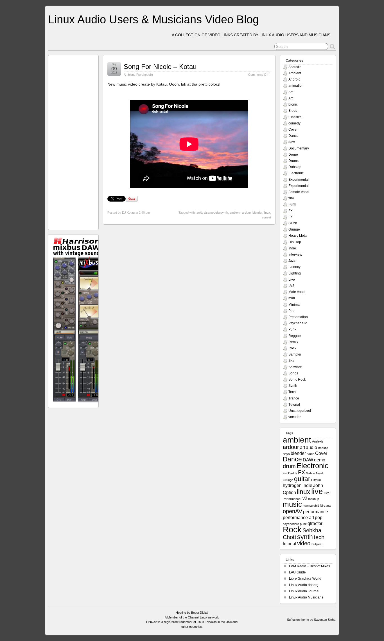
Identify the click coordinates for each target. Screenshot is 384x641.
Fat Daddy (290, 473)
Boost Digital (199, 612)
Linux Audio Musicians (306, 597)
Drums (293, 161)
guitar (302, 479)
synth (305, 537)
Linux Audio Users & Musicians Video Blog (153, 19)
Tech (292, 392)
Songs (293, 373)
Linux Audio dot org (304, 585)
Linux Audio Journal (304, 591)
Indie (292, 248)
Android (294, 79)
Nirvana (325, 505)
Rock (292, 348)
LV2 (291, 286)
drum (289, 466)
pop (318, 517)
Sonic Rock (297, 379)
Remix (293, 342)
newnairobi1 (311, 505)
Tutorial (294, 405)
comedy (294, 123)
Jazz (291, 261)
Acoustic (294, 67)
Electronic (296, 173)
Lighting (294, 273)
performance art (298, 517)
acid (199, 212)
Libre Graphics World (305, 578)
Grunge (294, 229)
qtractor (315, 523)
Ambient (129, 74)
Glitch (292, 223)
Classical (295, 117)
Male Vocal (296, 292)
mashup (313, 499)
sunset (266, 217)
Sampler (294, 354)
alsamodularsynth (216, 212)
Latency (294, 267)
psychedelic (291, 524)
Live (291, 280)
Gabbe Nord (314, 473)
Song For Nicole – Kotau (160, 66)
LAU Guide (297, 572)
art (302, 447)
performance (315, 511)
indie (307, 485)
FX (290, 211)
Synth (292, 386)
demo (319, 459)
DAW (308, 459)
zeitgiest (316, 544)
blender (257, 212)
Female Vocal (298, 192)
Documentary (298, 148)
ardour (246, 212)
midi (291, 298)
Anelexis (318, 441)
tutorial (289, 543)
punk (303, 524)
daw (291, 142)
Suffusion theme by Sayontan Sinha (311, 619)
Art (290, 92)
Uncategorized (299, 411)
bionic (293, 104)
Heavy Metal (298, 236)
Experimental (298, 180)
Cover (293, 129)
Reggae (294, 336)
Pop (291, 311)
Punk (292, 329)
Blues (292, 111)
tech (319, 537)
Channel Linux (197, 617)
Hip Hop (294, 242)
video (303, 543)
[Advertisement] (73, 141)
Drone (293, 155)
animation (296, 86)
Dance (293, 136)
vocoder (294, 417)
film (291, 198)
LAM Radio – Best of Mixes (309, 566)
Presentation (298, 317)
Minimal (294, 305)
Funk (292, 204)
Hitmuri (316, 480)
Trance (293, 398)
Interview (295, 254)
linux (267, 212)
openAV (292, 511)
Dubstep (294, 167)
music (292, 504)
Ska (291, 361)
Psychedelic (144, 74)
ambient (235, 212)
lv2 (304, 498)
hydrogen (292, 485)
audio (311, 447)
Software (295, 367)
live (317, 491)
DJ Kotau (128, 212)
